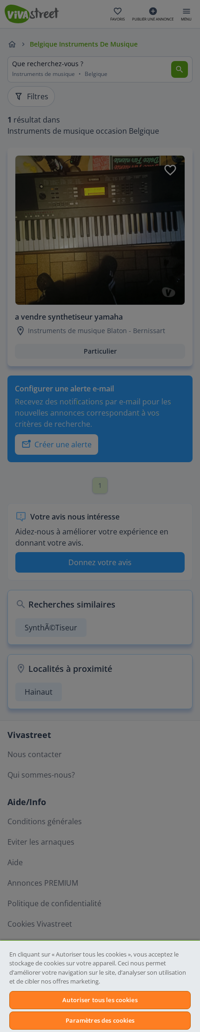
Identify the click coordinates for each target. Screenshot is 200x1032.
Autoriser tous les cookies (99, 1000)
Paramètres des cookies (100, 1020)
